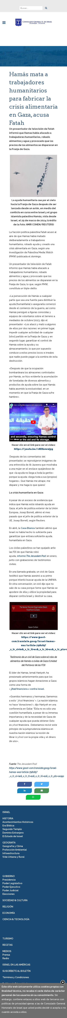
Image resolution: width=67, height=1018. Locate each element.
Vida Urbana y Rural (13, 857)
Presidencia (9, 879)
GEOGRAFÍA (8, 842)
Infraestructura (11, 853)
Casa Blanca (28, 528)
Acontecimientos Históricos (17, 822)
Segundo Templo (12, 829)
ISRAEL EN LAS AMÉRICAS (16, 964)
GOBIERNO (8, 876)
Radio (5, 958)
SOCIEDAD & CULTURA (14, 900)
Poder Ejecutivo (11, 887)
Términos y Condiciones (15, 977)
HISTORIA (7, 818)
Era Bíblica (8, 825)
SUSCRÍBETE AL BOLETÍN (16, 971)
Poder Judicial (10, 890)
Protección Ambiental (14, 849)
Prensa (6, 954)
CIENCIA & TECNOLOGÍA (15, 919)
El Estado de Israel (12, 836)
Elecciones (8, 894)
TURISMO (7, 938)
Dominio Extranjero (13, 832)
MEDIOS (6, 951)
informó (21, 556)
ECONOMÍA (8, 913)
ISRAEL (6, 812)
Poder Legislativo (12, 883)
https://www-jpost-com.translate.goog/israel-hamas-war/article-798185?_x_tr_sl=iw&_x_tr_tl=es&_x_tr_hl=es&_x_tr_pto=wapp (36, 772)
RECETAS (7, 945)
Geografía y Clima (12, 846)
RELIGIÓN (7, 906)
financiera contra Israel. (30, 689)
